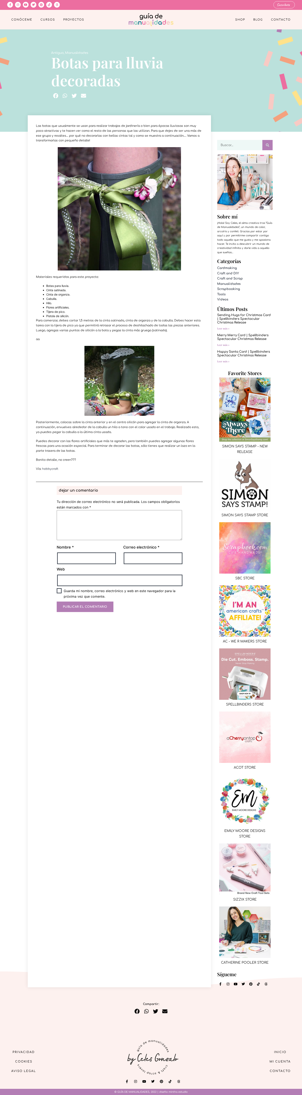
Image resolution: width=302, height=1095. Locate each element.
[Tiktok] (49, 5)
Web (61, 569)
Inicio (280, 1052)
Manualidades (76, 53)
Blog (258, 19)
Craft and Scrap (230, 278)
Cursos (47, 19)
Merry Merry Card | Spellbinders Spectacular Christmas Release (243, 337)
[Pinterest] (41, 5)
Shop (240, 19)
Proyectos (73, 19)
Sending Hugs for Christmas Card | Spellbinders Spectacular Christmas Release (244, 318)
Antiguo (57, 53)
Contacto (281, 19)
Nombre (65, 547)
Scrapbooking (228, 289)
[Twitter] (33, 5)
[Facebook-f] (10, 5)
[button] (55, 95)
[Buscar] (267, 145)
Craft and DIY (228, 273)
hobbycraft (50, 468)
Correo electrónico (141, 547)
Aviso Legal (23, 1071)
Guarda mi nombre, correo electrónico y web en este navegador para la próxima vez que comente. (119, 593)
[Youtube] (26, 5)
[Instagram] (18, 5)
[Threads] (57, 5)
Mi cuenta (280, 1061)
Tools (221, 294)
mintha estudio (178, 1091)
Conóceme (21, 19)
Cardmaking (227, 268)
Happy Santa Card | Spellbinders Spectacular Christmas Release (243, 353)
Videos (222, 299)
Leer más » (223, 328)
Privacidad (24, 1052)
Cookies (23, 1061)
